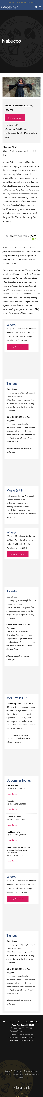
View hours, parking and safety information (21, 2)
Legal (21, 1093)
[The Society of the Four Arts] (10, 7)
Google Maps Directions (17, 347)
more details (11, 793)
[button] (36, 7)
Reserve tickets (15, 117)
